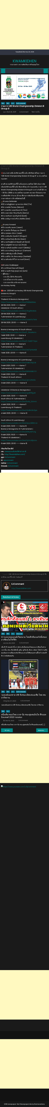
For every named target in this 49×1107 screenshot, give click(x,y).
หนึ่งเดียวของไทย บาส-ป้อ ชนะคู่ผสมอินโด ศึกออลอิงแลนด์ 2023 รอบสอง (23, 716)
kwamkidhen (24, 61)
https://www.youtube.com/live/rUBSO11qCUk (18, 362)
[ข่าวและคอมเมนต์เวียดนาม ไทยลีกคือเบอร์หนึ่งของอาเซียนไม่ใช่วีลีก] (24, 616)
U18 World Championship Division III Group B (28, 574)
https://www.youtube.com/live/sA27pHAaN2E (19, 350)
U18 (10, 574)
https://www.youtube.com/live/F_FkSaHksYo (18, 332)
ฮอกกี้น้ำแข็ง (11, 577)
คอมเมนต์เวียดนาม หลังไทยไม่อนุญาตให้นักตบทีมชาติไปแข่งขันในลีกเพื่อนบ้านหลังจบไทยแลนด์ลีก (43, 730)
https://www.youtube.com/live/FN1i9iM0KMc (18, 302)
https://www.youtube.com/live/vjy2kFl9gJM (18, 393)
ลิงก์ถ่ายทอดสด (20, 103)
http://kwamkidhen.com (21, 588)
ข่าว (13, 103)
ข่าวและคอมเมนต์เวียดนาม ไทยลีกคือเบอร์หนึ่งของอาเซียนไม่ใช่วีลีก (24, 638)
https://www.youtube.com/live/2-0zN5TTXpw (19, 341)
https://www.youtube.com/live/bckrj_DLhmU (19, 401)
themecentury (39, 1104)
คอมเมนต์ (19, 634)
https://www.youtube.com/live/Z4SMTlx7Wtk (19, 319)
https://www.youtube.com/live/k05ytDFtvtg (18, 432)
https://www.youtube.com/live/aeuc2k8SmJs (19, 423)
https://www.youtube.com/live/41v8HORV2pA (19, 410)
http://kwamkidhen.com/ (15, 454)
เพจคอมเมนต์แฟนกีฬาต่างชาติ (15, 451)
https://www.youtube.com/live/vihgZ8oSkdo (18, 311)
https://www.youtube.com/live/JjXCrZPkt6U (18, 380)
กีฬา (3, 103)
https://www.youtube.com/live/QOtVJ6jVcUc (19, 440)
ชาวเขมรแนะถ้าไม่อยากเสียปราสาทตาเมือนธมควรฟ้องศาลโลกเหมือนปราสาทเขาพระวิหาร (9, 730)
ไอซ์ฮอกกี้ (19, 577)
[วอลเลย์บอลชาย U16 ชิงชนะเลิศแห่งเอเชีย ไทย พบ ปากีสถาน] (24, 674)
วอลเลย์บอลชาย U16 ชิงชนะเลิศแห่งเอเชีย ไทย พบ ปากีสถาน (23, 696)
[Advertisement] (24, 24)
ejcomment (8, 460)
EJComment (23, 112)
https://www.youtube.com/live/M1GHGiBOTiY (19, 371)
